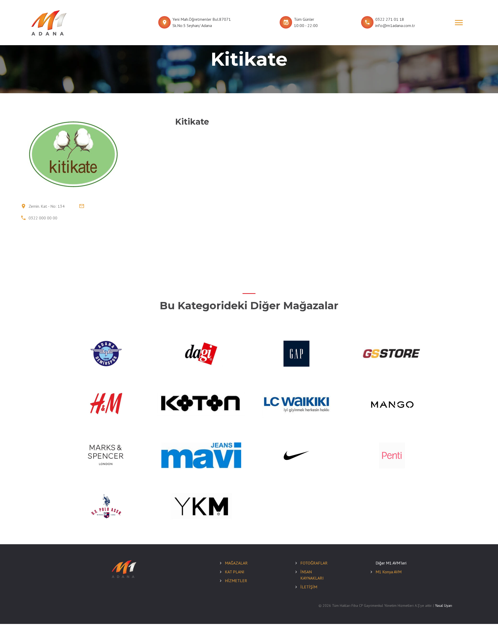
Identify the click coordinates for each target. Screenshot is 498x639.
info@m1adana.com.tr (395, 25)
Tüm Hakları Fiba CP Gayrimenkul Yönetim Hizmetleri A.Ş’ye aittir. (382, 605)
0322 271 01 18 (389, 19)
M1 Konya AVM (389, 571)
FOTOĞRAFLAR (314, 563)
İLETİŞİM (308, 586)
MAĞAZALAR (236, 563)
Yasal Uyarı (443, 605)
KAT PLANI (234, 571)
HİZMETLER (236, 580)
